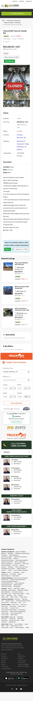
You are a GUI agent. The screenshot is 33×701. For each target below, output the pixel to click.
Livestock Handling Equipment (9, 581)
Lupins (26, 624)
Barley (11, 624)
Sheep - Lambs (14, 597)
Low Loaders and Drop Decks (9, 609)
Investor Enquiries (6, 668)
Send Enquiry (9, 61)
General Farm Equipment (20, 556)
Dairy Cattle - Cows (6, 593)
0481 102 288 (17, 461)
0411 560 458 (17, 517)
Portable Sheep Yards (7, 583)
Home (3, 20)
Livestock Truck (14, 608)
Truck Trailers (5, 614)
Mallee (22, 291)
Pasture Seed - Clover (16, 625)
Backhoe (3, 553)
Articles (3, 664)
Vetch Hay (4, 622)
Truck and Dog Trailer (16, 613)
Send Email (17, 463)
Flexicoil (10, 170)
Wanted (3, 662)
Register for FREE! (22, 249)
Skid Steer (15, 565)
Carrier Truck (15, 604)
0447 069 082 (17, 470)
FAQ (19, 654)
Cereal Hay (20, 617)
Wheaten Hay (12, 622)
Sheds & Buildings (6, 565)
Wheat (27, 627)
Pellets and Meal (19, 627)
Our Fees (21, 1)
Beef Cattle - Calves (19, 588)
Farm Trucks (13, 606)
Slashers (22, 565)
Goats (2, 595)
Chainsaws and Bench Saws (22, 553)
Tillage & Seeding (21, 568)
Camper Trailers (10, 600)
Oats (7, 625)
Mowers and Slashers (6, 563)
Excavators (4, 555)
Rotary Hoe (26, 563)
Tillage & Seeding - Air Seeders (12, 22)
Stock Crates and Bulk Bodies (17, 611)
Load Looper (4, 666)
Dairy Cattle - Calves (17, 592)
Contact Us (29, 1)
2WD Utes (17, 599)
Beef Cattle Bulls (5, 592)
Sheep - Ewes (4, 597)
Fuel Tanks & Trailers (6, 556)
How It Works (21, 656)
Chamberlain (16, 572)
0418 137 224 (17, 501)
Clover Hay (4, 618)
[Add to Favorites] (26, 279)
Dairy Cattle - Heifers (18, 593)
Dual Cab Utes (5, 602)
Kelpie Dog (9, 595)
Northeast (17, 269)
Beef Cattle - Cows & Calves (8, 590)
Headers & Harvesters (7, 561)
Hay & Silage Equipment (21, 560)
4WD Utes (24, 599)
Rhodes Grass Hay (14, 620)
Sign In (7, 249)
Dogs (27, 593)
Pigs (15, 595)
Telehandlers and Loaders (8, 568)
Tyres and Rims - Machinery (21, 570)
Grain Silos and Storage (7, 560)
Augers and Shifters (20, 551)
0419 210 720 (17, 531)
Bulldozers (10, 553)
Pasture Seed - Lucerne (7, 627)
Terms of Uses (22, 660)
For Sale (3, 660)
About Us (14, 1)
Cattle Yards (4, 579)
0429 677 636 (17, 486)
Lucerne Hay (12, 618)
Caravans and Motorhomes (23, 600)
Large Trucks (4, 608)
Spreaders (10, 567)
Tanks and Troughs (6, 586)
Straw (22, 620)
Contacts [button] (6, 452)
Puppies (20, 595)
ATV (2, 600)
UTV (24, 602)
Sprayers (3, 567)
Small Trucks (4, 611)
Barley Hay (12, 617)
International (4, 574)
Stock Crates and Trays (21, 567)
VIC (25, 137)
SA (22, 315)
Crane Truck (23, 604)
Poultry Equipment (19, 583)
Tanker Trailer (5, 613)
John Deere (13, 574)
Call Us (7, 41)
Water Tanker (14, 614)
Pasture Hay (4, 620)
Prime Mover (22, 609)
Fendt (22, 572)
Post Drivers (17, 563)
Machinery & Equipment (13, 20)
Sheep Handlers (18, 584)
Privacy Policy (22, 662)
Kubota (19, 574)
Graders (16, 558)
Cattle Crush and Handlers (21, 578)
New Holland (15, 575)
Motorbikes (14, 602)
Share (22, 39)
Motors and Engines (20, 561)
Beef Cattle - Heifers (23, 590)
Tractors (3, 570)
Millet (2, 625)
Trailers (10, 570)
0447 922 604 (17, 478)
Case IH (9, 572)
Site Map (20, 658)
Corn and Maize (19, 624)
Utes (20, 602)
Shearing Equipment (6, 584)
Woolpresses (16, 586)
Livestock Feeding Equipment (17, 579)
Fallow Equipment (13, 555)
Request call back (16, 421)
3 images (24, 97)
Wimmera (20, 137)
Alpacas (10, 588)
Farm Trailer (4, 606)
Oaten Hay (20, 618)
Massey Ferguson (6, 575)
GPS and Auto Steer (6, 558)
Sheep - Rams (23, 597)
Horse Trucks (21, 606)
